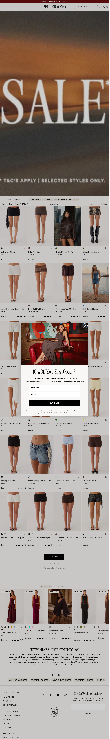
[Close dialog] (85, 326)
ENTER (54, 402)
